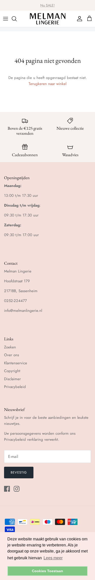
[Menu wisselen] (5, 18)
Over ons (11, 355)
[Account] (78, 18)
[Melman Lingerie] (47, 18)
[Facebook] (7, 489)
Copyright (12, 371)
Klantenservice (15, 363)
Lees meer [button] (53, 558)
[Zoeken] (16, 18)
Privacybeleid (15, 387)
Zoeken (10, 347)
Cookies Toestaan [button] (47, 571)
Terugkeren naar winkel (47, 84)
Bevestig (19, 472)
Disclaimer (12, 379)
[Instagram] (17, 489)
